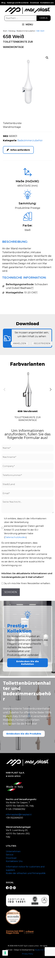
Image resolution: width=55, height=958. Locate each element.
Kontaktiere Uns (14, 861)
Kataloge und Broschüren (18, 3)
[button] (47, 57)
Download (34, 3)
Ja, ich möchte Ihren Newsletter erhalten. (27, 583)
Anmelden (19, 343)
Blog (3, 3)
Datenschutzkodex (15, 537)
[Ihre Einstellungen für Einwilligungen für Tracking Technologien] (5, 953)
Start (5, 31)
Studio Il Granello (42, 950)
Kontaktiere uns (47, 3)
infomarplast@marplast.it (19, 814)
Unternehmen (13, 851)
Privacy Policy (27, 954)
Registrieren (42, 343)
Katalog (12, 31)
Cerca (44, 18)
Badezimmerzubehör (26, 31)
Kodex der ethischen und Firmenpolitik (25, 873)
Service (9, 854)
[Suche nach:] (27, 18)
